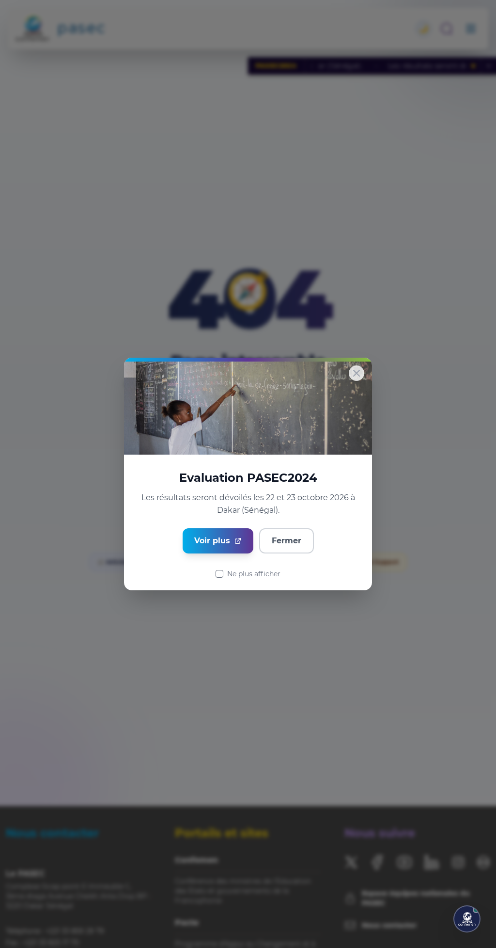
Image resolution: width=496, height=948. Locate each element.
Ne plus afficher (253, 573)
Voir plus (212, 540)
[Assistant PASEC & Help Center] (466, 918)
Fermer (286, 540)
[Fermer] (356, 373)
